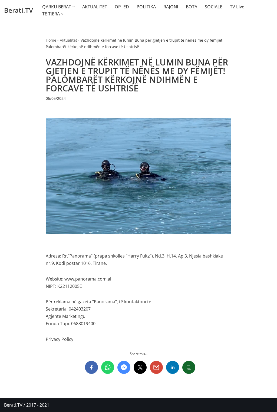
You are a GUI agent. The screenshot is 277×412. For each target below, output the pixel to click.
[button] (73, 7)
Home (51, 40)
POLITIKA (146, 7)
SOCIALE (213, 7)
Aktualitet (68, 40)
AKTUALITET (94, 7)
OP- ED (122, 7)
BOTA (191, 7)
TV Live (237, 7)
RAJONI (170, 7)
